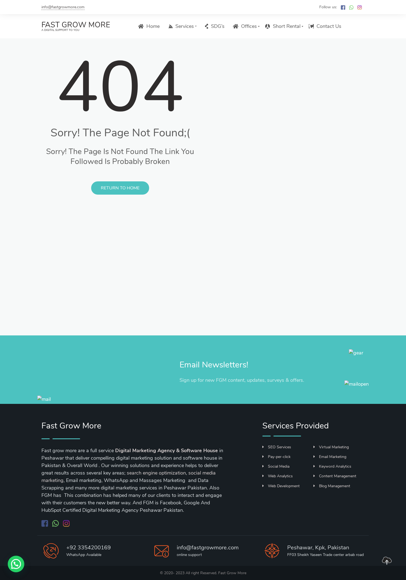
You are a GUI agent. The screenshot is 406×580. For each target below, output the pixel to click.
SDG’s (218, 26)
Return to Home (120, 188)
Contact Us (329, 26)
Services (184, 26)
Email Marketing (332, 456)
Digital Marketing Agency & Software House (166, 450)
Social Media (278, 466)
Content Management (337, 476)
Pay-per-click (279, 456)
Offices (249, 26)
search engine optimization (156, 473)
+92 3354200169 (88, 547)
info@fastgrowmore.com (63, 7)
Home (153, 26)
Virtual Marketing (334, 447)
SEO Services (279, 447)
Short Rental (286, 26)
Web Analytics (280, 476)
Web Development (284, 486)
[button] (16, 564)
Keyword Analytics (335, 466)
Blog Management (334, 486)
